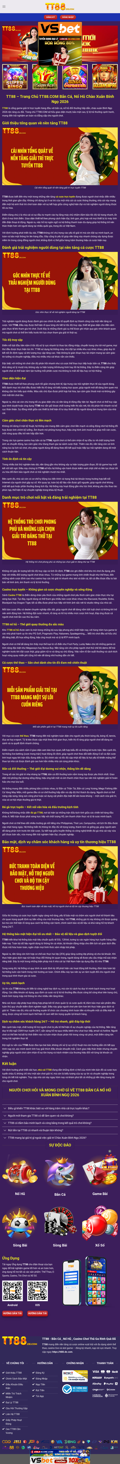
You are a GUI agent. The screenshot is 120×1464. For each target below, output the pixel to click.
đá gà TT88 (37, 812)
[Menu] (4, 6)
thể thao (24, 735)
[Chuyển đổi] (5, 1108)
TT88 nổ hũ (13, 630)
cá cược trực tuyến (65, 196)
